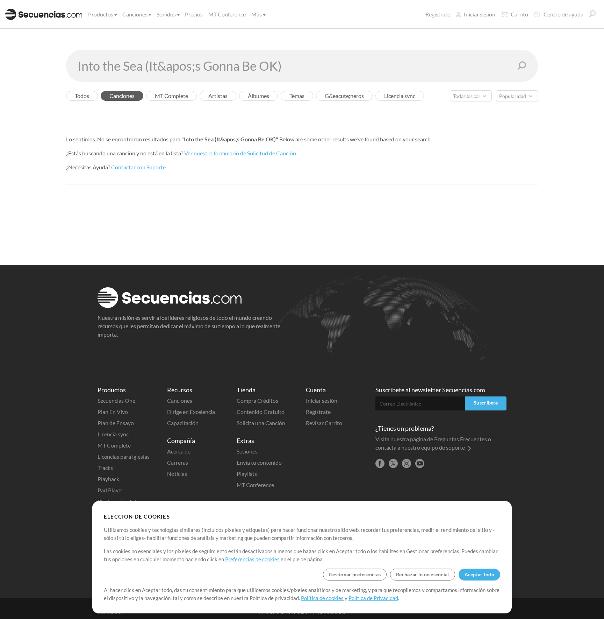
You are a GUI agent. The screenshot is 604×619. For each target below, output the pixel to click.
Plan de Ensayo (116, 423)
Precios (194, 14)
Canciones (135, 14)
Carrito (519, 14)
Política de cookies (322, 598)
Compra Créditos (257, 400)
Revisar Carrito (324, 423)
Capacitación (183, 423)
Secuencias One (116, 400)
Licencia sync (113, 434)
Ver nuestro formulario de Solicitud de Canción (240, 153)
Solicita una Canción (261, 423)
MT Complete (114, 445)
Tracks (105, 467)
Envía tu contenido (259, 462)
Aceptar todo (479, 574)
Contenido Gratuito (261, 411)
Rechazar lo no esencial (422, 574)
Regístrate (437, 14)
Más (256, 14)
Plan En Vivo (113, 411)
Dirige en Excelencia (191, 411)
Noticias (177, 473)
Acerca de (178, 451)
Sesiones (247, 451)
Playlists (247, 473)
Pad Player (110, 490)
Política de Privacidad (373, 598)
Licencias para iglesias (124, 456)
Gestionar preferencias (355, 574)
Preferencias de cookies (252, 559)
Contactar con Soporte (138, 167)
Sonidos (166, 14)
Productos (100, 14)
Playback (108, 479)
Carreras (177, 462)
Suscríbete (486, 403)
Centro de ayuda (563, 14)
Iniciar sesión (479, 14)
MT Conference (227, 14)
